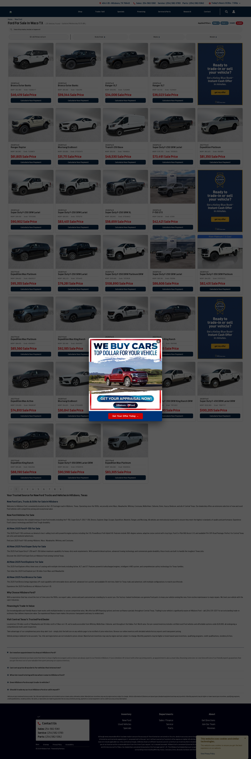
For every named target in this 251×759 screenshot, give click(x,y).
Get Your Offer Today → (125, 416)
